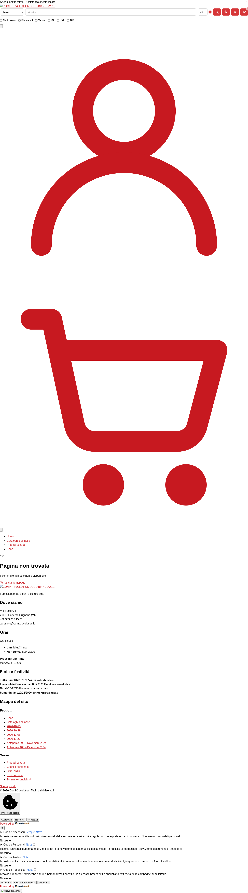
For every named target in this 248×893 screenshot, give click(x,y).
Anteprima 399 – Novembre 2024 (26, 743)
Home (10, 536)
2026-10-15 (14, 726)
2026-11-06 (13, 734)
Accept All (33, 819)
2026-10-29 (14, 730)
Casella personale (18, 766)
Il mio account (15, 775)
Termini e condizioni (19, 779)
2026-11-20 (13, 738)
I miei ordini (14, 771)
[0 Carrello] (124, 525)
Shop (10, 549)
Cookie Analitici (12, 857)
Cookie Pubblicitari (14, 869)
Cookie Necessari (14, 832)
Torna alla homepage (12, 582)
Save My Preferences (24, 882)
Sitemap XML (8, 786)
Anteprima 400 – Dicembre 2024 (26, 747)
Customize (6, 819)
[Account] (124, 275)
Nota (29, 844)
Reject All (19, 819)
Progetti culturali (16, 544)
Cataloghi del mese (18, 540)
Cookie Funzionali (14, 844)
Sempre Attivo (33, 832)
